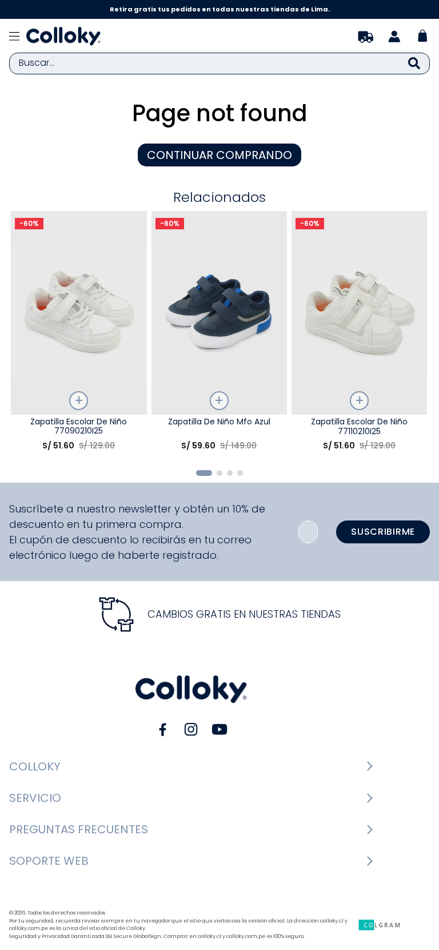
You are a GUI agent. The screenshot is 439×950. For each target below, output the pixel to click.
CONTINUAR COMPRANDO (219, 155)
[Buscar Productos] (414, 63)
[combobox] (219, 63)
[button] (204, 473)
